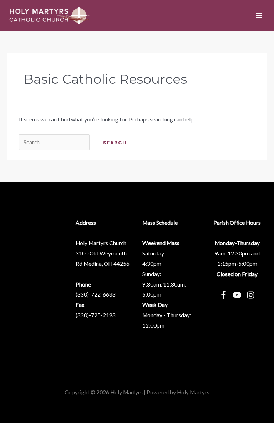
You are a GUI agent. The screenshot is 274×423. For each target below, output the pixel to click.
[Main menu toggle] (259, 15)
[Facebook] (223, 295)
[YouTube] (237, 295)
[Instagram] (251, 295)
